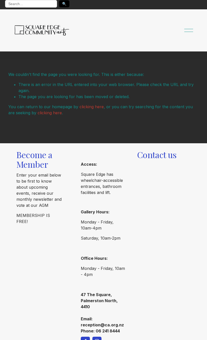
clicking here (92, 106)
